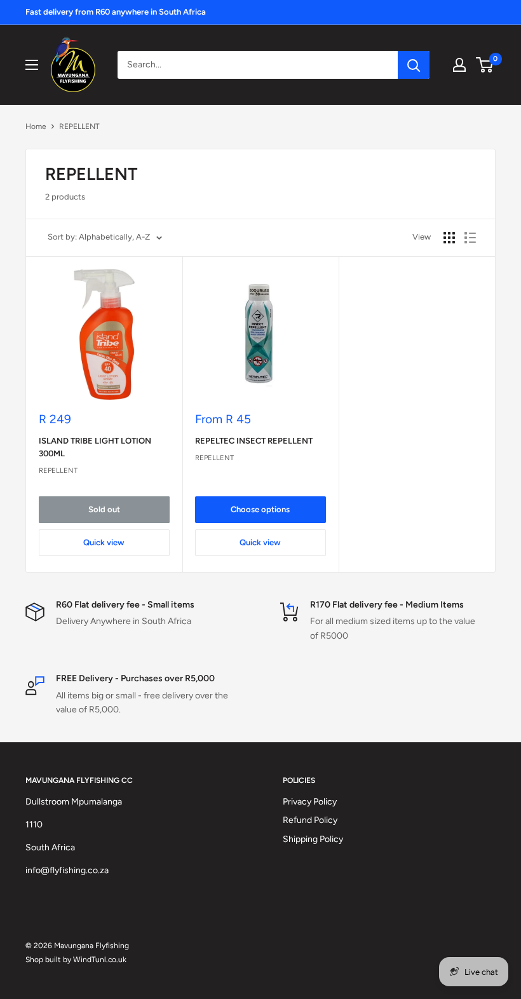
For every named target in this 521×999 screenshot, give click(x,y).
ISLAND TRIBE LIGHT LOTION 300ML (95, 447)
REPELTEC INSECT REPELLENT (254, 440)
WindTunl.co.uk (99, 959)
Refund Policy (310, 820)
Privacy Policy (310, 801)
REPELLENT (79, 126)
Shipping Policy (313, 839)
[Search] (414, 65)
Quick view (104, 542)
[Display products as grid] (449, 237)
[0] (485, 64)
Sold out (104, 509)
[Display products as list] (470, 237)
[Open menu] (31, 65)
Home (35, 126)
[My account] (459, 65)
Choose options (260, 509)
